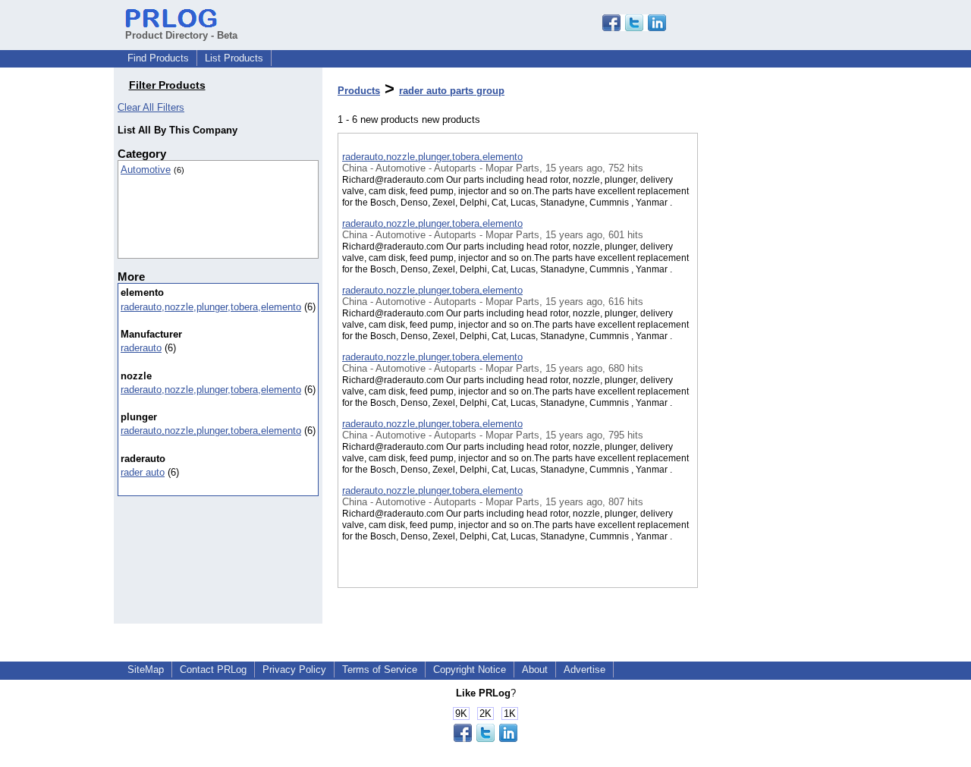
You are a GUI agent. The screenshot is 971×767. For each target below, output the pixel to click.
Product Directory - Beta (181, 35)
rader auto (143, 472)
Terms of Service (379, 669)
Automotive (146, 169)
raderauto (141, 348)
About (535, 669)
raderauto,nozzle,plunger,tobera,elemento (211, 307)
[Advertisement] (773, 393)
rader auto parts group (451, 90)
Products (359, 90)
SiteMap (145, 669)
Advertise (584, 669)
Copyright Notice (469, 669)
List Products (234, 58)
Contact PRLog (213, 669)
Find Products (158, 58)
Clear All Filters (151, 107)
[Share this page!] (634, 27)
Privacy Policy (294, 669)
